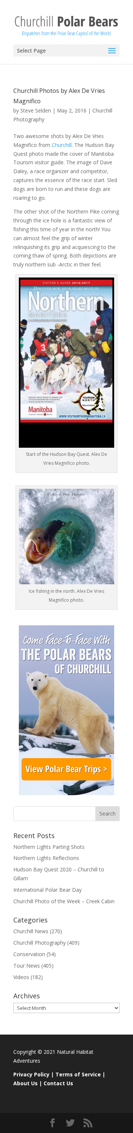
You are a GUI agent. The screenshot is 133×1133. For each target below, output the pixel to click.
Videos (21, 977)
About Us (25, 1083)
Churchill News (30, 931)
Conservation (29, 954)
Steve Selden (35, 110)
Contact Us (58, 1083)
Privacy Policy (31, 1074)
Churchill (62, 144)
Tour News (26, 965)
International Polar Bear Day (47, 889)
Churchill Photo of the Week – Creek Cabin (64, 901)
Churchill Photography (39, 942)
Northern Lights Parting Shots (49, 846)
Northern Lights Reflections (46, 857)
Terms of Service (78, 1074)
